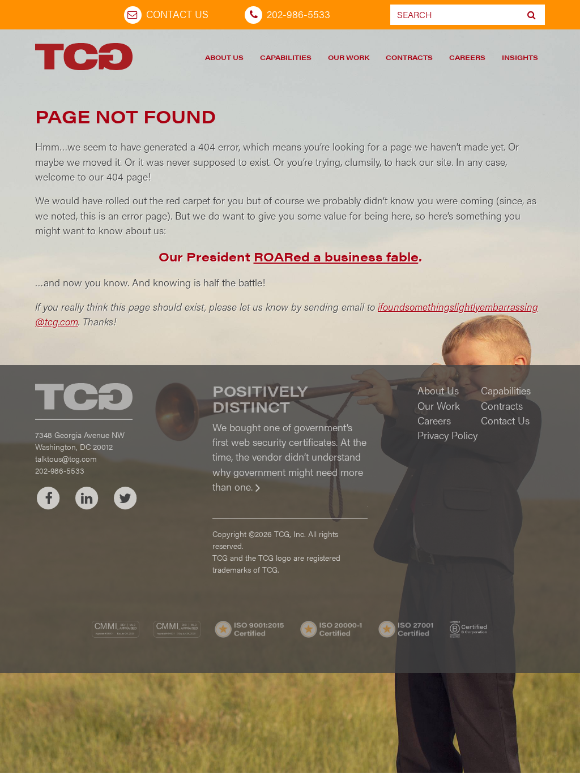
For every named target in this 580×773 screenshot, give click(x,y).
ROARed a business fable (336, 256)
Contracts (409, 57)
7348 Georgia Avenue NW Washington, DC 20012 (80, 440)
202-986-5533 (298, 14)
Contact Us (177, 14)
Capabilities (286, 57)
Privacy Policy (447, 435)
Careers (467, 57)
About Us (224, 57)
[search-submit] (531, 15)
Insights (520, 57)
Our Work (348, 57)
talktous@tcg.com (66, 458)
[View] (289, 494)
